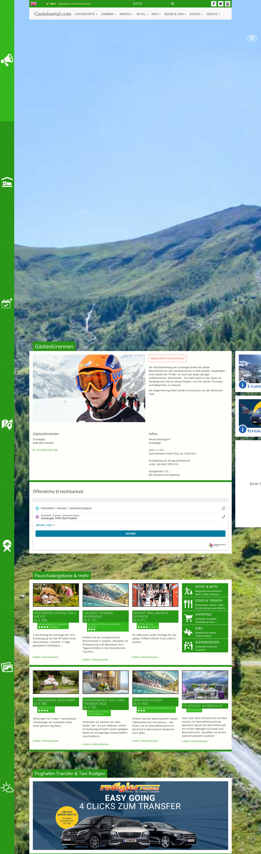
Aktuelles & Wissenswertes (69, 3)
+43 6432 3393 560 (46, 450)
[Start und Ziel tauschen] (223, 517)
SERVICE (212, 14)
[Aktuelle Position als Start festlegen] (223, 508)
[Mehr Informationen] (56, 595)
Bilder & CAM (174, 14)
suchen (130, 533)
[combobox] (130, 508)
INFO (155, 14)
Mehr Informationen (46, 657)
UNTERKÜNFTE (85, 14)
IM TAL (141, 14)
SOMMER (107, 14)
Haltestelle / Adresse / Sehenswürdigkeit (66, 508)
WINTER (125, 14)
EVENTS (195, 14)
